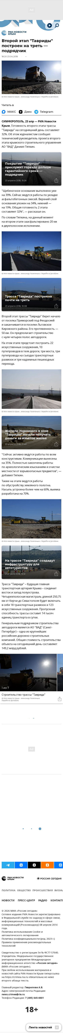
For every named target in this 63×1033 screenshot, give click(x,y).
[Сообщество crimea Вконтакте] (21, 865)
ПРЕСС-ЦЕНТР (26, 901)
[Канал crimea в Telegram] (8, 865)
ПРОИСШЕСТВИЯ (42, 891)
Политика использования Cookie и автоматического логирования (22, 933)
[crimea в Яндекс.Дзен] (34, 865)
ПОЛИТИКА (8, 891)
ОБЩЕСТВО (24, 891)
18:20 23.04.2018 (10, 56)
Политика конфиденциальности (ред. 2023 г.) (28, 939)
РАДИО (42, 901)
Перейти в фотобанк (49, 97)
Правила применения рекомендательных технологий (26, 944)
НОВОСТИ (8, 901)
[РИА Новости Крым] (14, 33)
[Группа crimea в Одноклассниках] (47, 865)
